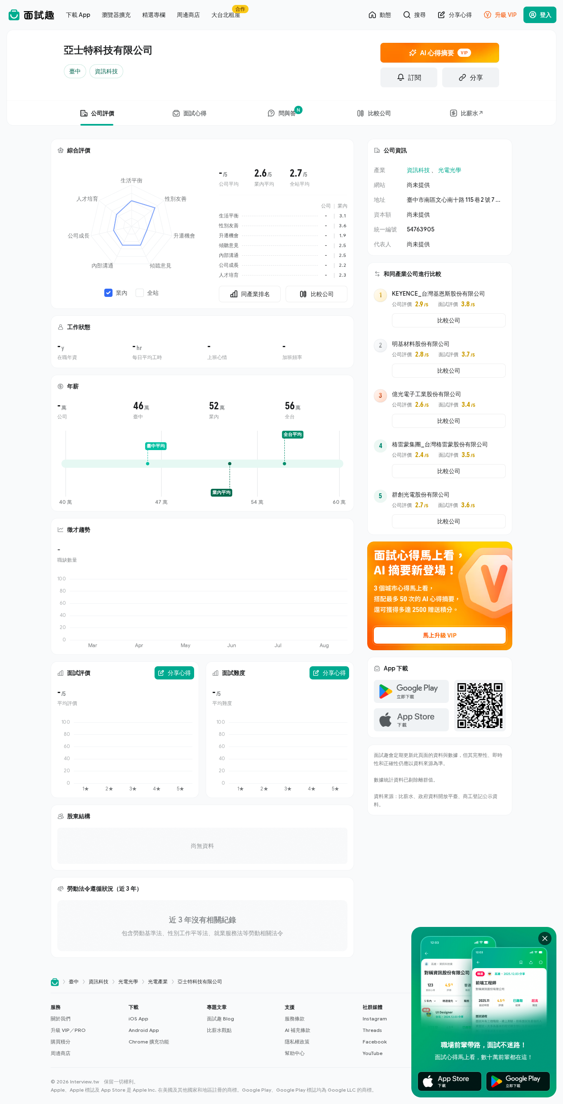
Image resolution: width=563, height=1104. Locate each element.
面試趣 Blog (220, 1018)
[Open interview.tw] (55, 982)
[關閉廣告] (544, 938)
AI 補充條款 (297, 1030)
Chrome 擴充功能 (149, 1042)
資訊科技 (418, 169)
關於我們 (60, 1018)
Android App (144, 1030)
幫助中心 (295, 1053)
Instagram (375, 1018)
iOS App (138, 1018)
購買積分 (60, 1042)
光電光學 (449, 169)
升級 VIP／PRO (68, 1030)
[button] (86, 1030)
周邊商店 (60, 1053)
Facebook (375, 1042)
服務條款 (295, 1018)
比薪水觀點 (219, 1030)
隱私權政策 (297, 1042)
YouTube (372, 1053)
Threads (372, 1030)
